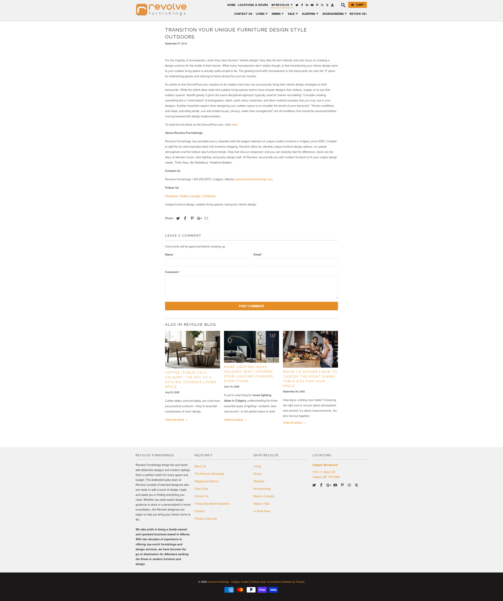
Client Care (201, 489)
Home (231, 5)
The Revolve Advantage (209, 474)
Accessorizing (262, 489)
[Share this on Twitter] (177, 218)
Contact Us (201, 496)
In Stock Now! (262, 511)
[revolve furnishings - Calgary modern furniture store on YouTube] (335, 484)
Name (170, 254)
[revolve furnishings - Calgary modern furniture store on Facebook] (321, 484)
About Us (200, 466)
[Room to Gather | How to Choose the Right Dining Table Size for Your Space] (310, 349)
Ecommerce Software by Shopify (286, 582)
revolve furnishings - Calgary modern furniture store (236, 582)
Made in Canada (263, 496)
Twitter (184, 196)
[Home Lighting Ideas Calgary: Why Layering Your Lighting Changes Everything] (251, 347)
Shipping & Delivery (207, 481)
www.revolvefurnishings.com (254, 179)
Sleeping (258, 481)
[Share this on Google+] (198, 218)
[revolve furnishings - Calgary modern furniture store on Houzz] (357, 484)
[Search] (341, 6)
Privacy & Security (206, 518)
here (234, 124)
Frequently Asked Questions (212, 503)
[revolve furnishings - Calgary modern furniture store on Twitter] (314, 484)
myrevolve (282, 4)
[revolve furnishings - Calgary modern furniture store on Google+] (329, 484)
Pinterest (210, 196)
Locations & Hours (253, 5)
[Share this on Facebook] (184, 218)
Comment (172, 272)
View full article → (176, 419)
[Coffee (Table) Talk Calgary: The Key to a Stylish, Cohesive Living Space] (192, 349)
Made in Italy (261, 503)
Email (258, 254)
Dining (257, 474)
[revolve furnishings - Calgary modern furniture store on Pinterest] (343, 484)
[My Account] (332, 5)
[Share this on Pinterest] (191, 218)
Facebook (171, 196)
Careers (200, 511)
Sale (293, 13)
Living (257, 466)
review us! (358, 14)
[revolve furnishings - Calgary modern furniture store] (163, 9)
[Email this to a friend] (205, 218)
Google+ (196, 196)
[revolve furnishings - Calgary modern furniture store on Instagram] (350, 484)
